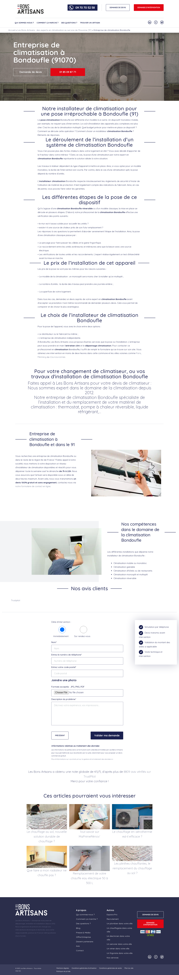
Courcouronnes (57, 357)
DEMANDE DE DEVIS (118, 7)
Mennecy (42, 357)
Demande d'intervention (148, 7)
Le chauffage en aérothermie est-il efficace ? (132, 834)
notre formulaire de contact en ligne (32, 486)
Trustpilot (15, 600)
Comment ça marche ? (47, 23)
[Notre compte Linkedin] (149, 22)
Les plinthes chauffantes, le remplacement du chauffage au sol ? (132, 868)
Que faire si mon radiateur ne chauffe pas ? (47, 872)
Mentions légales (62, 968)
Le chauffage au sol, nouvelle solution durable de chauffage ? (47, 836)
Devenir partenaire (84, 941)
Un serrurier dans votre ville (119, 944)
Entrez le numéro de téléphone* (66, 654)
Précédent (60, 735)
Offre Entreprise (83, 937)
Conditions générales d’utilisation (84, 968)
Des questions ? (69, 23)
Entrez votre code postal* (63, 667)
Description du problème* (63, 699)
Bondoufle (74, 349)
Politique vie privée (63, 971)
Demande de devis (30, 72)
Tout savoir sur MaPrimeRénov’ (89, 834)
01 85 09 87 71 (67, 72)
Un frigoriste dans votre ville (119, 953)
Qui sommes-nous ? (24, 23)
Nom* (54, 642)
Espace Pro (112, 914)
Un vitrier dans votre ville (118, 948)
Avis (78, 946)
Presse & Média (83, 932)
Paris (138, 353)
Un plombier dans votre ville (119, 923)
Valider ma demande (107, 735)
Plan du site (128, 968)
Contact (80, 950)
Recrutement (113, 919)
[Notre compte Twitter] (162, 22)
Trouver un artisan (90, 23)
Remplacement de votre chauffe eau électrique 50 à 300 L (89, 878)
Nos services (112, 957)
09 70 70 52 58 (85, 7)
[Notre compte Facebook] (155, 22)
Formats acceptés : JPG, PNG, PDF (67, 686)
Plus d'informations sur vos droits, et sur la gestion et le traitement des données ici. (82, 759)
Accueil (11, 30)
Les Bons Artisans (26, 968)
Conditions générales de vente (110, 968)
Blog (78, 928)
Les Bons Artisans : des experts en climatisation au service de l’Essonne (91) (54, 30)
